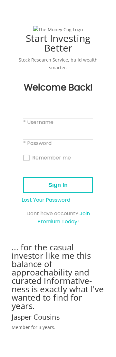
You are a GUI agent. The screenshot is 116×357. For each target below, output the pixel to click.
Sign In (58, 185)
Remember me (51, 157)
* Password (37, 143)
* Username (38, 122)
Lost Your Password (46, 200)
